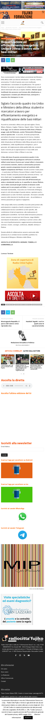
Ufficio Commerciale (7, 678)
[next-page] (24, 374)
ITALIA (22, 38)
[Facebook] (3, 60)
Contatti (3, 681)
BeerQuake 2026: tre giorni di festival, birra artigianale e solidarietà (36, 367)
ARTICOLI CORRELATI (13, 351)
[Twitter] (8, 60)
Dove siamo (4, 672)
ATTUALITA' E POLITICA (11, 27)
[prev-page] (21, 374)
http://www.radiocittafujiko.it (22, 345)
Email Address (5, 446)
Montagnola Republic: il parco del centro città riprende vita (10, 323)
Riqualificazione (36, 304)
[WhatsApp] (13, 60)
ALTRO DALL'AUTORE (31, 351)
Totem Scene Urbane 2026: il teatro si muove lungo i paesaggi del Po (22, 693)
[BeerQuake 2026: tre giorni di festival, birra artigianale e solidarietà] (37, 359)
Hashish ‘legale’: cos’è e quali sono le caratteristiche (35, 323)
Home (2, 27)
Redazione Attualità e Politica (12, 55)
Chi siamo (4, 669)
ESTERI (17, 38)
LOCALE (27, 38)
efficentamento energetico (22, 304)
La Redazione (5, 675)
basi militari (10, 304)
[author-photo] (22, 336)
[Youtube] (29, 655)
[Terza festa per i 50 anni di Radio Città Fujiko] (8, 359)
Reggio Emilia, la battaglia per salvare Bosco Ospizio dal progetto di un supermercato (22, 368)
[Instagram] (20, 655)
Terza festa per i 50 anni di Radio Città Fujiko (7, 367)
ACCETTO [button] (28, 717)
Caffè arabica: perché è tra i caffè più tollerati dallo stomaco (19, 697)
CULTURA (4, 363)
